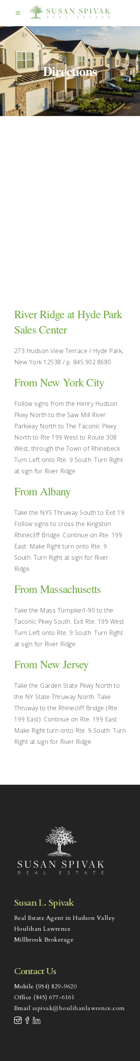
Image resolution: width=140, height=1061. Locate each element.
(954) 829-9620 (56, 986)
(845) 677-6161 (53, 997)
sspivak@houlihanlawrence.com (78, 1008)
